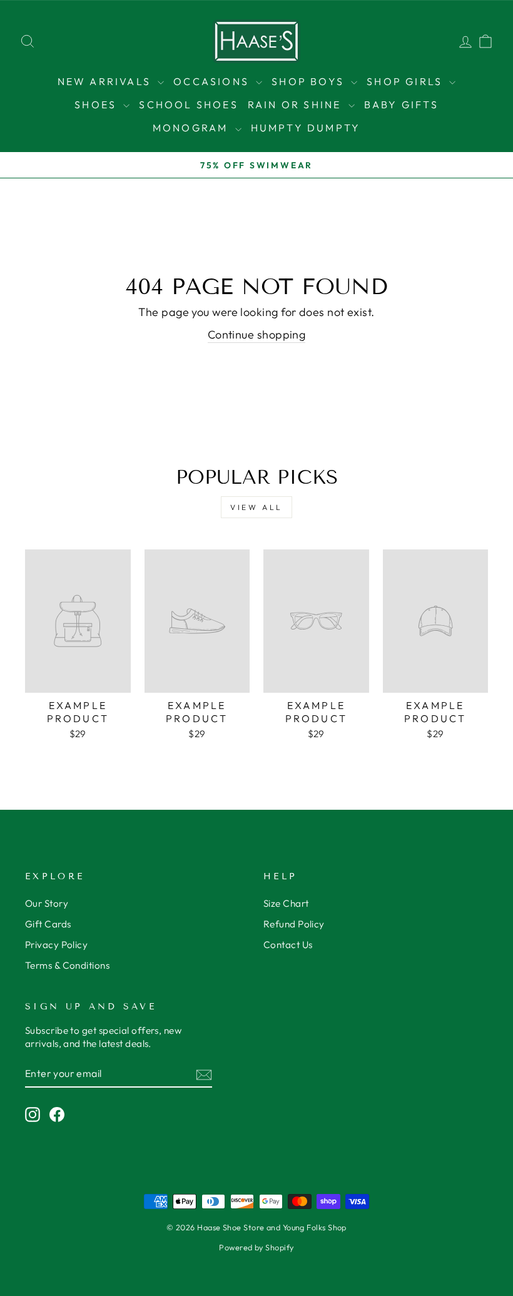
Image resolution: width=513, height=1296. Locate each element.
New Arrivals (106, 81)
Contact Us (288, 945)
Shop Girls (406, 81)
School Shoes (188, 104)
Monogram (192, 127)
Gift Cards (48, 924)
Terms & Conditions (67, 965)
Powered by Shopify (256, 1247)
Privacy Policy (56, 945)
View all (256, 507)
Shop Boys (310, 81)
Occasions (213, 81)
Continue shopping (257, 334)
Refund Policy (294, 924)
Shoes (97, 104)
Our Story (46, 903)
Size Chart (286, 903)
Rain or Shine (296, 104)
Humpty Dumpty (306, 127)
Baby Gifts (401, 104)
